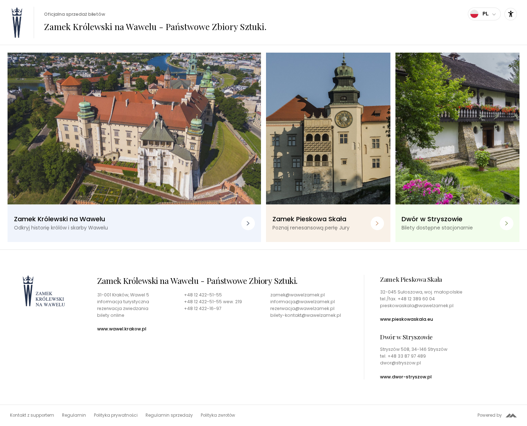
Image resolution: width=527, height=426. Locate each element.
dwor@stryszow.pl (400, 363)
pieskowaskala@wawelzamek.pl (417, 305)
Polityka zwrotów (218, 415)
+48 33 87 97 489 (407, 356)
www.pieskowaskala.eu (406, 319)
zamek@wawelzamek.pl (297, 294)
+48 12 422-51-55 (203, 294)
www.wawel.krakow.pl (121, 328)
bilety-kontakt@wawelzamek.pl (305, 315)
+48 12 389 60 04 (416, 299)
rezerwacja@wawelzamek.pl (302, 308)
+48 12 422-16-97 (203, 308)
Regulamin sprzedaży (169, 415)
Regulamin (74, 415)
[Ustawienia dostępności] (510, 14)
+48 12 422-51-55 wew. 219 (213, 301)
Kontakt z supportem (32, 415)
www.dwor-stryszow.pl (406, 376)
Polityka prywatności (116, 415)
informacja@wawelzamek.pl (302, 301)
